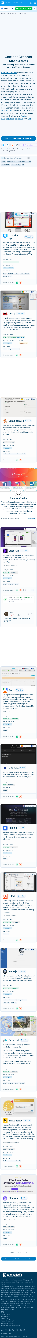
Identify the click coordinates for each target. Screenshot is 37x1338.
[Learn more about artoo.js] (5, 971)
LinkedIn (19, 1305)
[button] (29, 237)
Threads (4, 1305)
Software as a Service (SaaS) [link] (16, 162)
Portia (23, 116)
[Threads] (17, 1330)
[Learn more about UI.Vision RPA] (5, 235)
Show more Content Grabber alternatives (18, 1259)
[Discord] (2, 1330)
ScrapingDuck (7, 118)
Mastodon (20, 1303)
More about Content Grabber (17, 138)
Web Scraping (7, 343)
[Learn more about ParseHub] (5, 1040)
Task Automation (8, 267)
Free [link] (29, 162)
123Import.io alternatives (10, 565)
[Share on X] (8, 145)
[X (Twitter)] (6, 1330)
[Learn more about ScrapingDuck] (5, 421)
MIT (17, 988)
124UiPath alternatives (9, 915)
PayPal (12, 1309)
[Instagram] (21, 1330)
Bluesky (27, 1303)
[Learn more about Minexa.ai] (5, 1198)
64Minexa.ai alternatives (10, 1220)
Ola (15, 1287)
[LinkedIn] (24, 1330)
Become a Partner (7, 1323)
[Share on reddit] (12, 145)
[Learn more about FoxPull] (5, 828)
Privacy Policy (5, 1316)
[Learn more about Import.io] (5, 551)
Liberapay (4, 1309)
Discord (24, 1301)
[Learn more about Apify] (5, 690)
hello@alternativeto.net (9, 1301)
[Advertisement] (18, 33)
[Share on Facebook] (3, 145)
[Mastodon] (10, 1330)
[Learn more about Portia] (5, 313)
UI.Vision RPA (7, 110)
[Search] (30, 3)
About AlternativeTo (8, 1321)
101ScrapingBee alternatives (11, 1142)
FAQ (2, 1312)
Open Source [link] (6, 165)
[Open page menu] (35, 3)
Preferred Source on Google (10, 1325)
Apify (30, 118)
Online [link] (4, 162)
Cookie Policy (5, 1319)
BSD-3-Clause (20, 337)
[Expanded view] (28, 158)
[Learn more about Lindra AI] (5, 767)
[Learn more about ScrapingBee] (5, 1120)
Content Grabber (9, 72)
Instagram (10, 1305)
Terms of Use (5, 1314)
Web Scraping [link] (16, 165)
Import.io (19, 118)
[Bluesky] (13, 1330)
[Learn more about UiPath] (5, 896)
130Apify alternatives (9, 711)
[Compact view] (31, 158)
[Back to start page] (2, 3)
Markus (21, 1287)
